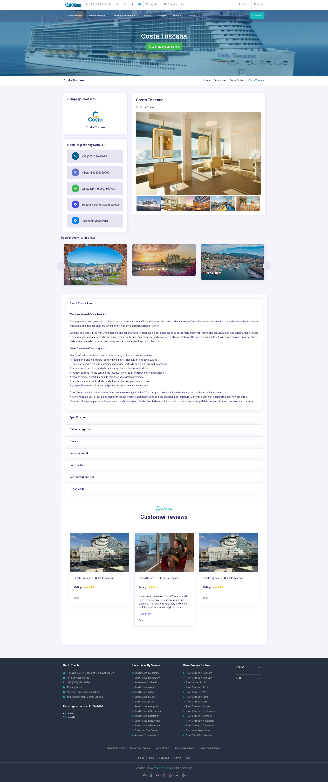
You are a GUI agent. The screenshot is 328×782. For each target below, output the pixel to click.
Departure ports (116, 748)
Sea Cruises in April (144, 687)
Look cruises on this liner (165, 46)
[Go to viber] (164, 775)
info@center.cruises (78, 677)
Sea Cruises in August (146, 706)
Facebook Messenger (95, 221)
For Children (77, 465)
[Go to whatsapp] (170, 775)
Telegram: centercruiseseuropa (100, 204)
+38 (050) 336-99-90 (94, 156)
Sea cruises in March (145, 682)
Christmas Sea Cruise (146, 730)
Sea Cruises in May (144, 692)
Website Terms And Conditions (83, 692)
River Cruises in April (197, 687)
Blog (161, 15)
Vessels (147, 15)
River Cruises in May (197, 692)
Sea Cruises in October (146, 716)
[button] (141, 154)
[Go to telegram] (177, 775)
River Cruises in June (197, 696)
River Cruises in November (200, 720)
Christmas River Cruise (198, 730)
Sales (141, 757)
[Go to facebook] (144, 775)
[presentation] (61, 266)
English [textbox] (240, 667)
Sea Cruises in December (147, 725)
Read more (80, 613)
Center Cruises (163, 767)
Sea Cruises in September (148, 711)
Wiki (191, 15)
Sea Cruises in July (144, 701)
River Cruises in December (200, 725)
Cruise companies (184, 748)
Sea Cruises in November (147, 720)
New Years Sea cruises (146, 735)
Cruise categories (140, 748)
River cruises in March (197, 682)
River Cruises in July (196, 701)
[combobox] (248, 667)
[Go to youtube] (157, 775)
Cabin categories (81, 429)
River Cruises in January (199, 673)
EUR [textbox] (238, 678)
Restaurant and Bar (82, 477)
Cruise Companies (123, 15)
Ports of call (162, 748)
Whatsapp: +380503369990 (98, 188)
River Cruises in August (198, 706)
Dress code (77, 489)
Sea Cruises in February (147, 677)
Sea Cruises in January (146, 673)
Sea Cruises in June (145, 696)
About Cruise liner (81, 303)
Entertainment (79, 453)
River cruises (96, 15)
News (176, 15)
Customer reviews (164, 516)
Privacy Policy (74, 687)
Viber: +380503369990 (95, 172)
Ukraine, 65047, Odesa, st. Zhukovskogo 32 (90, 673)
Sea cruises (73, 15)
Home (206, 80)
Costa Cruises (237, 80)
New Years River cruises (199, 735)
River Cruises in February (199, 677)
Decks (74, 441)
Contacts (257, 15)
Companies (220, 80)
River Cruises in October (199, 716)
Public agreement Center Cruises (85, 696)
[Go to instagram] (151, 775)
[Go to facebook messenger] (183, 775)
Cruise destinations (210, 748)
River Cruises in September (200, 711)
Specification (78, 417)
